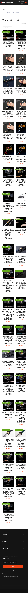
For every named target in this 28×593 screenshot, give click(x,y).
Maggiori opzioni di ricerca (13, 12)
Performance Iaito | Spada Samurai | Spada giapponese (8, 340)
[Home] (7, 2)
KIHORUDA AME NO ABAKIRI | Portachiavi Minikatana (21, 114)
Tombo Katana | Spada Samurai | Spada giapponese (8, 467)
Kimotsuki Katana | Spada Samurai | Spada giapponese (21, 183)
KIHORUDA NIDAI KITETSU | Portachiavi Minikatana (8, 114)
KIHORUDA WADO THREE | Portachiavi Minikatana (8, 136)
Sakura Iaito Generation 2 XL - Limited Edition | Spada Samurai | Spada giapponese (8, 314)
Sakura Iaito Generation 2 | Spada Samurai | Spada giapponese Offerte (21, 313)
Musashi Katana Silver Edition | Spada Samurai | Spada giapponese (8, 207)
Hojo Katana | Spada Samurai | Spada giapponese (8, 44)
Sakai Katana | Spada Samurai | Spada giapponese (21, 466)
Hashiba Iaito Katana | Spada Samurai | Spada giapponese (21, 45)
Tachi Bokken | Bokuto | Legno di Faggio (21, 231)
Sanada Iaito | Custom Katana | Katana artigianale (21, 443)
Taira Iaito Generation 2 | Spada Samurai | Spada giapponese (21, 364)
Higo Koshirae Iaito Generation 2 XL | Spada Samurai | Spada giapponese (21, 417)
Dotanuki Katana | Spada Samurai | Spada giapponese (8, 517)
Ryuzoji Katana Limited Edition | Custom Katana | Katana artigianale (8, 234)
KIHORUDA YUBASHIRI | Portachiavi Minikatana (21, 136)
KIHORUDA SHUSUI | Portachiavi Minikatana (21, 159)
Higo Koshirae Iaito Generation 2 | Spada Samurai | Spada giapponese (8, 492)
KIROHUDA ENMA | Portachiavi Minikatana (21, 90)
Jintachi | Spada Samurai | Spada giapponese (8, 415)
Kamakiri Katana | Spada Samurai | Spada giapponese (21, 491)
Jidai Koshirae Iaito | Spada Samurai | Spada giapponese (8, 260)
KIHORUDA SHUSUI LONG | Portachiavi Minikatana (8, 68)
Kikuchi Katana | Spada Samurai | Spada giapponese (21, 260)
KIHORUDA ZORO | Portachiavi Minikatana (8, 158)
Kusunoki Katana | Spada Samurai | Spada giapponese (8, 183)
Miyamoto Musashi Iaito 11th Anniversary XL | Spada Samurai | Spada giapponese (8, 286)
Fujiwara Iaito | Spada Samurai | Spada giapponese (21, 388)
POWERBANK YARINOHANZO (21, 204)
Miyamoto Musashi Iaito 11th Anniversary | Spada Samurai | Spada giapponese (8, 390)
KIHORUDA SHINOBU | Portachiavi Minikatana (8, 91)
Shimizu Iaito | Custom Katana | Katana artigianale (8, 443)
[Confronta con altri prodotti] (12, 32)
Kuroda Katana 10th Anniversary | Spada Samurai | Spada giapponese (21, 284)
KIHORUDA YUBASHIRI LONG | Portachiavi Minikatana (21, 68)
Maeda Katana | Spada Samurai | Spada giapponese (8, 363)
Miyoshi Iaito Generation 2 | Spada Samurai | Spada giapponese (21, 340)
